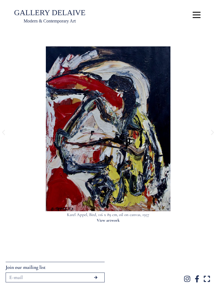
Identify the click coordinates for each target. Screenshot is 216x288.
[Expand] (206, 278)
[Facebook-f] (197, 278)
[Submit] (95, 277)
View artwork (108, 220)
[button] (3, 132)
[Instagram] (187, 278)
